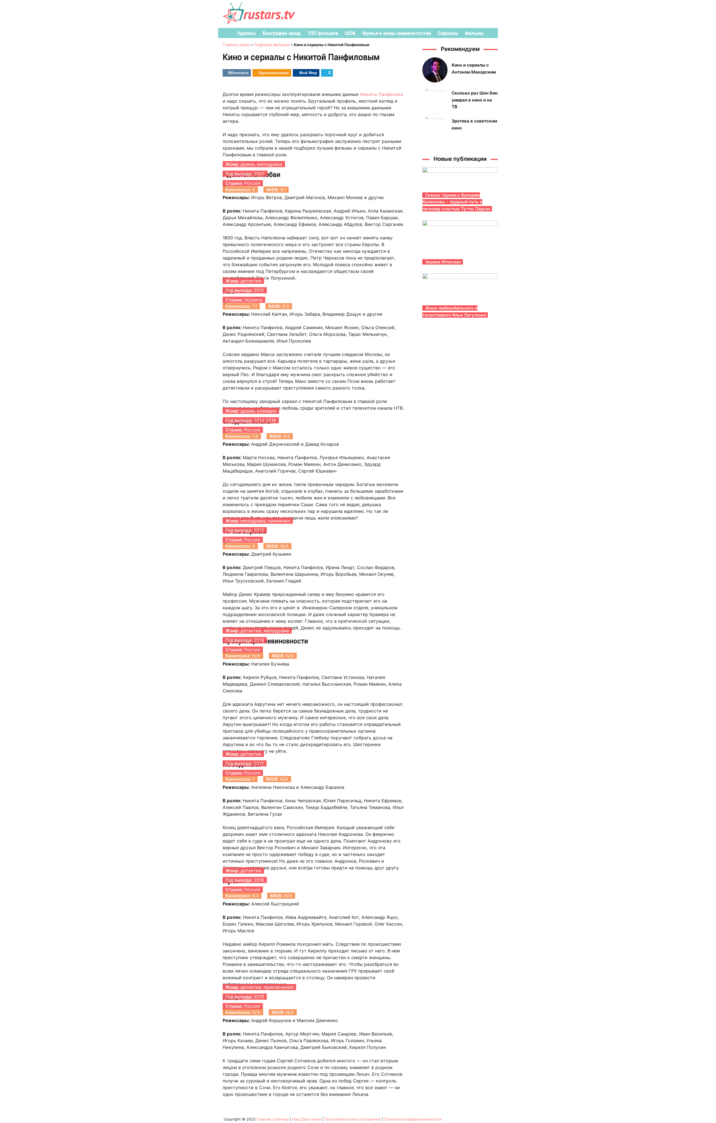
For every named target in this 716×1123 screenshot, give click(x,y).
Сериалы (448, 33)
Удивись (246, 33)
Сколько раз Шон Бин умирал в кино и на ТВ (475, 99)
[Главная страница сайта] (225, 33)
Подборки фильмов (272, 45)
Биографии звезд (282, 33)
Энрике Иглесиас (443, 262)
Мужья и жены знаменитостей (396, 33)
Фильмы (474, 33)
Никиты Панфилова (381, 94)
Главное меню (236, 45)
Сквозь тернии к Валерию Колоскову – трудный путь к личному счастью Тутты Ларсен (456, 201)
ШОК (350, 33)
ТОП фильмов (322, 33)
